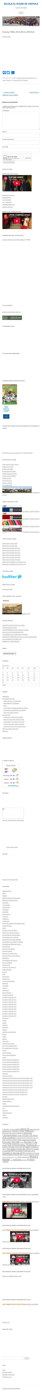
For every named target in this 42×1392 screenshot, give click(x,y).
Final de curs (30, 78)
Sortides (4, 1097)
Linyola (4, 1020)
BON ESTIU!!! (35, 92)
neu (11, 1160)
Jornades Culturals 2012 (9, 1000)
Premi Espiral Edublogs (9, 1055)
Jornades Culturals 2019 (9, 1016)
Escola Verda (6, 715)
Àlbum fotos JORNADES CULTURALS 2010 (14, 562)
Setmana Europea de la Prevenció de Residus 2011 (17, 1083)
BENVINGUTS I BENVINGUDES (10, 641)
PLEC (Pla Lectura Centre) (11, 712)
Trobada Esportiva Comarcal (10, 1106)
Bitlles (19, 1133)
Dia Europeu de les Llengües (10, 933)
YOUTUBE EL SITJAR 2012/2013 (30, 519)
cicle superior (6, 914)
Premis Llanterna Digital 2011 (10, 1060)
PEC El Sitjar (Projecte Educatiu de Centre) (16, 708)
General (4, 988)
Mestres (4, 1030)
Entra (3, 1370)
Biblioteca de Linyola (9, 1133)
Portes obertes (6, 1053)
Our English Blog (7, 485)
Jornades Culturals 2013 (9, 1002)
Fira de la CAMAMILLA (8, 981)
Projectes (5, 1073)
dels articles (7, 1372)
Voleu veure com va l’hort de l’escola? (15, 726)
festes (9, 80)
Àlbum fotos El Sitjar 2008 (9, 543)
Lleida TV (5, 1025)
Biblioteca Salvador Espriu (10, 900)
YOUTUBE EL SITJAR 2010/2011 (30, 511)
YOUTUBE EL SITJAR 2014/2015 (30, 532)
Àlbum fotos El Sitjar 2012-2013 (11, 553)
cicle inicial (5, 909)
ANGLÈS (4, 896)
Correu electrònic (8, 139)
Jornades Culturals (7, 995)
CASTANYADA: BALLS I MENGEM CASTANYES (15, 634)
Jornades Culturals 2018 (9, 1013)
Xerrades (5, 1117)
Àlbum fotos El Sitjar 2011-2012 (11, 550)
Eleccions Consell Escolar (9, 953)
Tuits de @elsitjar (7, 305)
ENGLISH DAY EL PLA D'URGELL (11, 956)
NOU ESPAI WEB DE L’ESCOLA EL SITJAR (13, 625)
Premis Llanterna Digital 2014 (10, 1064)
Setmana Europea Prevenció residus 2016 (14, 1094)
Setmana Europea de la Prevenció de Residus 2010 (17, 1080)
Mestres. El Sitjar (7, 483)
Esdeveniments (21, 78)
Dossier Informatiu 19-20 (10, 239)
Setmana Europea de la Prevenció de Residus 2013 (17, 1087)
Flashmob (5, 983)
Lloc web (5, 147)
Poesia (4, 1050)
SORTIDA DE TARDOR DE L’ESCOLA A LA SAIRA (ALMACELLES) (19, 637)
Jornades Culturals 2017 (9, 1011)
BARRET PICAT (26, 614)
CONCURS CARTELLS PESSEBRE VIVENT (13, 923)
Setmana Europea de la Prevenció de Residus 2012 (17, 1085)
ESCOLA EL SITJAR (7, 589)
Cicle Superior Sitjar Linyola (10, 464)
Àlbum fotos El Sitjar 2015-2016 (11, 560)
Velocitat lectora (7, 1113)
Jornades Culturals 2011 (9, 997)
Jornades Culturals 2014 (9, 1004)
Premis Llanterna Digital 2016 (10, 1069)
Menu (21, 12)
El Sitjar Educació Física (9, 471)
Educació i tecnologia (8, 949)
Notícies (4, 1039)
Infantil (5, 1147)
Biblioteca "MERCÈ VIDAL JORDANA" (18, 1131)
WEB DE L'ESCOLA (7, 207)
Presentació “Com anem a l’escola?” (14, 722)
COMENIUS (5, 919)
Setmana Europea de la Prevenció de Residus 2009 (17, 1078)
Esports (4, 972)
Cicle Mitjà (5, 912)
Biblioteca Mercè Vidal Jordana (11, 898)
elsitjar (22, 239)
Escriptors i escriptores (9, 967)
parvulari (24, 1160)
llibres (16, 1157)
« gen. (4, 685)
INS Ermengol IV (7, 993)
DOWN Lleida (6, 946)
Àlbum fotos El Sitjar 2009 (9, 546)
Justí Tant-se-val (7, 480)
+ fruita (5, 1129)
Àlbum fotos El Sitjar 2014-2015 (11, 557)
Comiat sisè (20, 1138)
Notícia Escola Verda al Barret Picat (14, 719)
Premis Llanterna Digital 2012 (10, 1062)
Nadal (4, 1036)
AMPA (4, 893)
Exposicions (5, 976)
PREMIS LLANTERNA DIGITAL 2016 (29, 1201)
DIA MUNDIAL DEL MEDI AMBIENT (11, 939)
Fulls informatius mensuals (10, 729)
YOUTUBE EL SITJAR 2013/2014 (30, 526)
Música (4, 1034)
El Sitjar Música (6, 478)
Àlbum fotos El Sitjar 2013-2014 (11, 555)
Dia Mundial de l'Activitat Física (11, 935)
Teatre (4, 1103)
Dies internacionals (26, 1139)
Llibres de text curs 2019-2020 (12, 701)
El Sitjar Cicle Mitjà (7, 469)
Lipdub (4, 1023)
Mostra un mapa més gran (10, 879)
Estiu (3, 974)
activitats (12, 1129)
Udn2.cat (5, 1110)
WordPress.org (6, 1377)
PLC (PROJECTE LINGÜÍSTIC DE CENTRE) (15, 710)
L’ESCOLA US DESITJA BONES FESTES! (13, 632)
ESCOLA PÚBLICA (7, 963)
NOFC (5, 706)
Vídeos (4, 1115)
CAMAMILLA (5, 696)
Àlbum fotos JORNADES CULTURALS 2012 (14, 564)
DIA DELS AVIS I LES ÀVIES (9, 930)
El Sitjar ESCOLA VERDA (9, 476)
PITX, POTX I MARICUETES (9, 1046)
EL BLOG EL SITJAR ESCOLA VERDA (13, 717)
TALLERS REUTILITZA (8, 1099)
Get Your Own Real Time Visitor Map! (13, 820)
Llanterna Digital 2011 (8, 1157)
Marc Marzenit (23, 1157)
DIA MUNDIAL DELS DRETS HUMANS (12, 942)
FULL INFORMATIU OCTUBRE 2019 (11, 639)
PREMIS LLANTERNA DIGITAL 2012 (11, 1276)
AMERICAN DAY (6, 891)
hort (38, 1145)
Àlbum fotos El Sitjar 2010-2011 (11, 548)
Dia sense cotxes (9, 1140)
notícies (17, 1159)
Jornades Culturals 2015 (9, 1006)
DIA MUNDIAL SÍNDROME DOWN (11, 944)
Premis (4, 1057)
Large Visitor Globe (12, 847)
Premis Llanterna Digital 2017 (10, 1071)
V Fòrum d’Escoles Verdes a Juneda (14, 724)
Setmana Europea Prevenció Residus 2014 (14, 1090)
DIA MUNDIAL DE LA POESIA (10, 937)
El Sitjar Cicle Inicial (7, 467)
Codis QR (5, 916)
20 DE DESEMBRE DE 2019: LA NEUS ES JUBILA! (15, 630)
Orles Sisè (5, 1041)
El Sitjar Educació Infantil (9, 474)
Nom (4, 132)
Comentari (5, 110)
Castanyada (6, 907)
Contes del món (7, 926)
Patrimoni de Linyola (8, 1043)
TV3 (3, 1108)
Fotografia (5, 986)
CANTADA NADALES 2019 (9, 627)
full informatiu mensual (22, 1145)
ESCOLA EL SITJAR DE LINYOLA (21, 3)
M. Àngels (25, 80)
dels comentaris (8, 1374)
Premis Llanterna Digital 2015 (10, 1067)
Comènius (29, 1138)
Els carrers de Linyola (13, 453)
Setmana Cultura (7, 1076)
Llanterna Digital (33, 1155)
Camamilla (5, 903)
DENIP (4, 928)
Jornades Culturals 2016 (9, 1009)
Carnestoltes (6, 905)
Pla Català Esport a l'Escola (10, 1048)
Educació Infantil (7, 951)
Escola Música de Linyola (9, 960)
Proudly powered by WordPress (11, 1388)
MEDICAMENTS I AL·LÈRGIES (11, 703)
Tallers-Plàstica (6, 1101)
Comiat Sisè (5, 921)
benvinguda (34, 1129)
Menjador (5, 731)
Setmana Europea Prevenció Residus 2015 (14, 1092)
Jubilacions (5, 1018)
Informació (5, 990)
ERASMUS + (5, 958)
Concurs (35, 1138)
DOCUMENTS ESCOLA (8, 699)
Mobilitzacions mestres (9, 1032)
